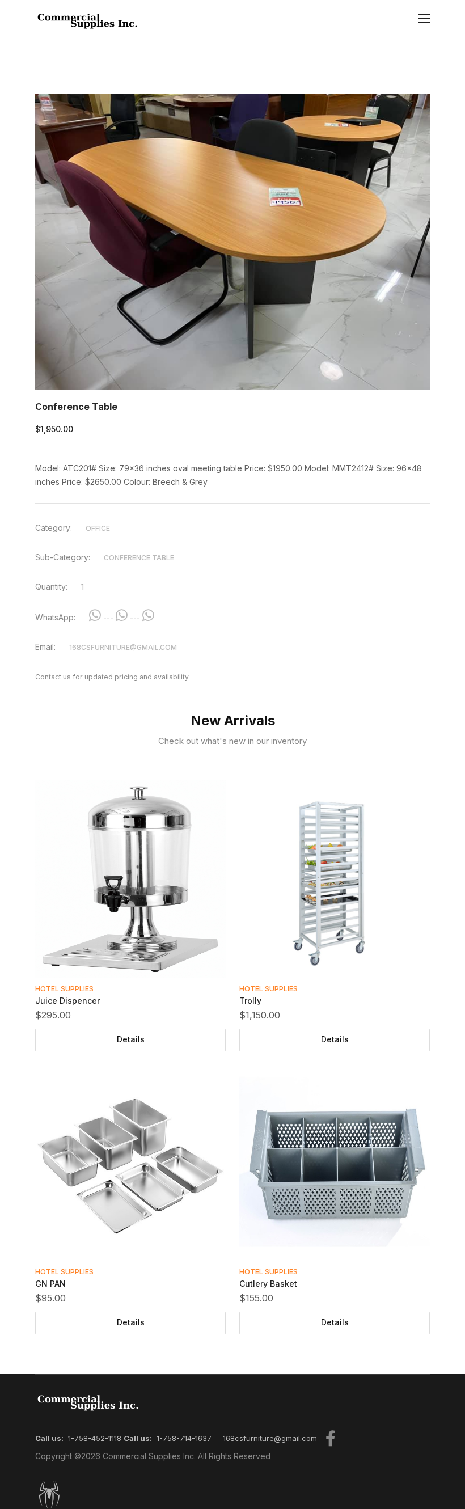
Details (131, 1039)
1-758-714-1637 (184, 1438)
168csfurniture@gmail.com (123, 647)
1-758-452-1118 (94, 1438)
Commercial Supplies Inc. (149, 1456)
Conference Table (139, 557)
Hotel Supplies (64, 988)
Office (98, 528)
